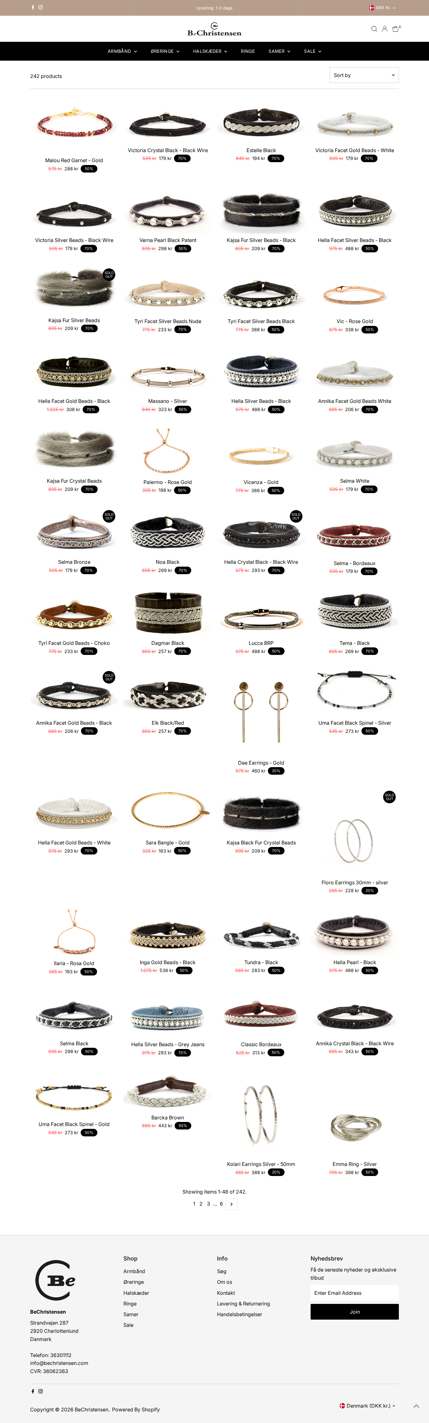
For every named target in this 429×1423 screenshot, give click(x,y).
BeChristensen (91, 1409)
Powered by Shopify (136, 1409)
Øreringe (163, 51)
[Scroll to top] (416, 1405)
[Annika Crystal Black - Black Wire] (355, 1012)
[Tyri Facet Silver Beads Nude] (167, 290)
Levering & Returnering (243, 1303)
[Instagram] (40, 7)
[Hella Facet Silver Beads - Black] (355, 209)
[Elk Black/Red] (167, 692)
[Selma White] (355, 450)
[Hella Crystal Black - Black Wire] (261, 531)
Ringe (248, 51)
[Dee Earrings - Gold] (261, 712)
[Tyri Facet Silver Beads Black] (261, 290)
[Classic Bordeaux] (261, 1013)
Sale (310, 51)
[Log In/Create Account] (385, 29)
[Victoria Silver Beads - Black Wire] (74, 209)
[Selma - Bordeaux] (355, 532)
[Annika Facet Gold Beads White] (355, 370)
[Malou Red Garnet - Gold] (74, 124)
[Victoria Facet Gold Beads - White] (355, 119)
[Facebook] (33, 7)
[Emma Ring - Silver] (355, 1113)
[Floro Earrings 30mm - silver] (355, 832)
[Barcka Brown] (167, 1090)
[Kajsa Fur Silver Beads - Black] (261, 209)
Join (355, 1312)
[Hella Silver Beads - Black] (261, 370)
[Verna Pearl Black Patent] (167, 209)
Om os (224, 1282)
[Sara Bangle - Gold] (167, 812)
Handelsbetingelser (239, 1314)
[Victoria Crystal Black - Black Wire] (167, 119)
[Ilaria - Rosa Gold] (74, 932)
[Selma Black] (74, 1012)
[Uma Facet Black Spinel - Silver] (355, 692)
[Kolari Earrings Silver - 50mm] (261, 1113)
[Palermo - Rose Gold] (167, 450)
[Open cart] (395, 29)
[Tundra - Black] (261, 931)
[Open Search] (374, 29)
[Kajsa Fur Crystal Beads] (74, 450)
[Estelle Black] (261, 119)
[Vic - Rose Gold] (355, 290)
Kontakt (226, 1293)
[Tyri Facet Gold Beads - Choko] (74, 612)
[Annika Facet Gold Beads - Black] (74, 692)
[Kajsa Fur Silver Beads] (74, 289)
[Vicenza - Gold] (261, 451)
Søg (221, 1271)
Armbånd (120, 51)
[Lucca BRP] (261, 612)
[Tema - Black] (355, 612)
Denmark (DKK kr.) (369, 1406)
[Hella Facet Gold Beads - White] (74, 812)
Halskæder (208, 51)
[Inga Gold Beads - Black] (167, 931)
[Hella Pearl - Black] (355, 931)
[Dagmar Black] (167, 612)
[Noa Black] (167, 531)
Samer (277, 51)
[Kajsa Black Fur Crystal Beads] (261, 812)
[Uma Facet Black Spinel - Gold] (74, 1093)
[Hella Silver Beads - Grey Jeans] (167, 1013)
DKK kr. (383, 7)
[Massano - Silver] (167, 370)
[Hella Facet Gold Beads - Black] (74, 370)
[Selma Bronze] (74, 531)
